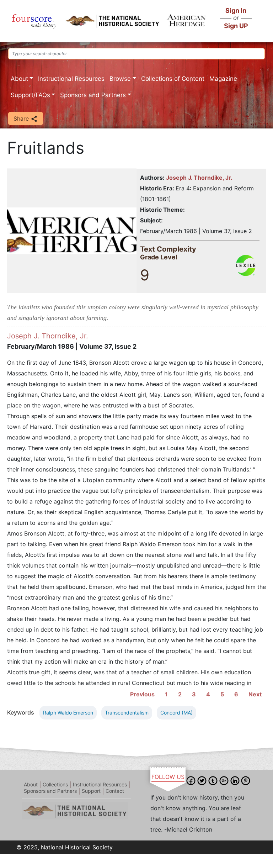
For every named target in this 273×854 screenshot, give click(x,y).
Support (91, 791)
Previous (142, 694)
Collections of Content (172, 78)
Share (22, 118)
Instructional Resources (71, 78)
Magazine (223, 78)
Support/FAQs (30, 95)
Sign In (235, 10)
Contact (115, 791)
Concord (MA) (176, 713)
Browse (120, 78)
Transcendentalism (127, 713)
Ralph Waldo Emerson (68, 713)
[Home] (34, 21)
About (19, 78)
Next (255, 694)
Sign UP (236, 26)
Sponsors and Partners (93, 95)
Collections (55, 784)
